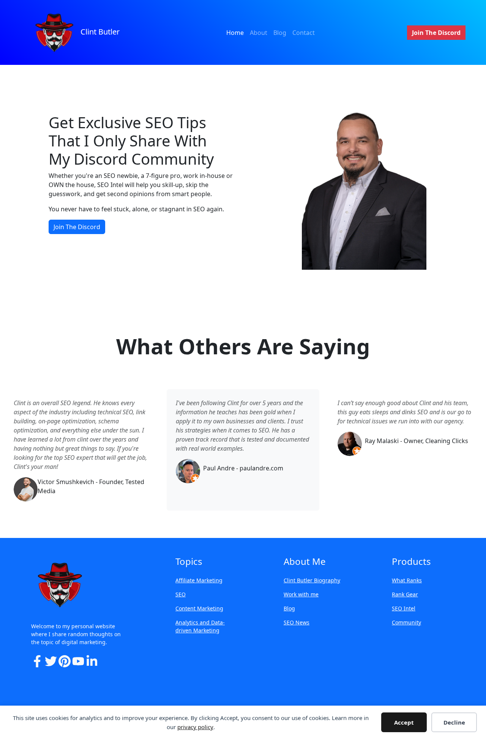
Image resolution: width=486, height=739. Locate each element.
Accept (404, 722)
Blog (279, 32)
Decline (454, 722)
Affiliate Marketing (198, 580)
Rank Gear (405, 594)
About (258, 32)
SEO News (296, 622)
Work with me (301, 594)
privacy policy (195, 727)
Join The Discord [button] (436, 32)
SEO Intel (403, 608)
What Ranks (407, 580)
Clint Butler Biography (312, 580)
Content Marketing (199, 608)
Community (406, 622)
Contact (303, 32)
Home (235, 32)
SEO (180, 594)
